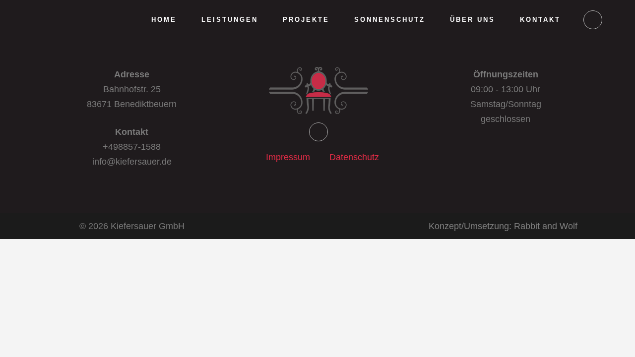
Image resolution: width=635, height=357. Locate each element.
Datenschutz (354, 157)
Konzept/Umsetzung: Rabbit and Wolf (503, 226)
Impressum (288, 157)
